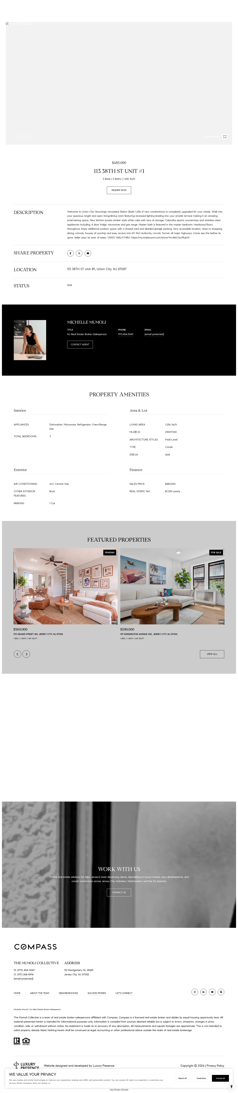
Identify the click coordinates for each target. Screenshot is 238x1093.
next (26, 136)
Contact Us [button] (119, 892)
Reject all (183, 1078)
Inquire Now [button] (119, 190)
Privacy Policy (215, 1065)
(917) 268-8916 (25, 974)
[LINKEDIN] (203, 992)
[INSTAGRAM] (195, 992)
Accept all (220, 1078)
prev (17, 136)
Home (17, 993)
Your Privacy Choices (119, 1089)
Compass (124, 1017)
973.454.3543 (125, 334)
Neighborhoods (68, 993)
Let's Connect (124, 993)
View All (212, 654)
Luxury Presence (103, 1065)
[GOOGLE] (221, 992)
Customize (201, 1078)
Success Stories (97, 993)
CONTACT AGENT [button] (80, 344)
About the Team (39, 993)
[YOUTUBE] (212, 992)
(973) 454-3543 (26, 970)
